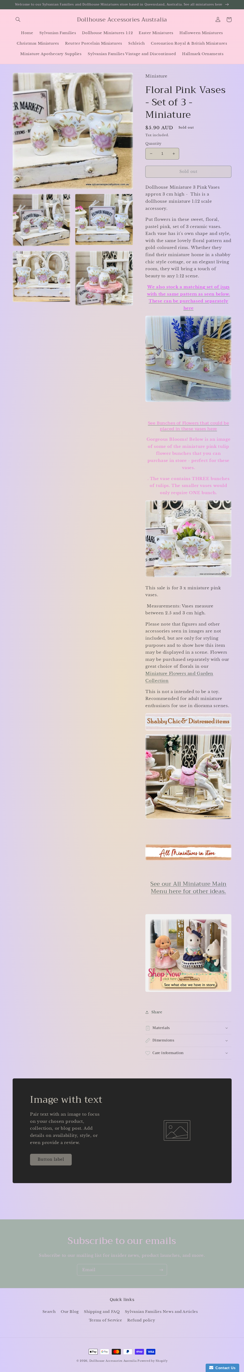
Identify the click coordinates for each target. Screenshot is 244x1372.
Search (49, 1312)
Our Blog (70, 1312)
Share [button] (156, 1012)
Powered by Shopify (152, 1360)
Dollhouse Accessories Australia (113, 1360)
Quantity (153, 144)
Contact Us (224, 1368)
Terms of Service (105, 1320)
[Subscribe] (161, 1270)
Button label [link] (51, 1159)
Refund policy (141, 1320)
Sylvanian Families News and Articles (161, 1312)
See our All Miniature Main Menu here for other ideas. (188, 887)
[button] (18, 19)
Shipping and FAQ (102, 1312)
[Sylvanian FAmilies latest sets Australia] (188, 953)
